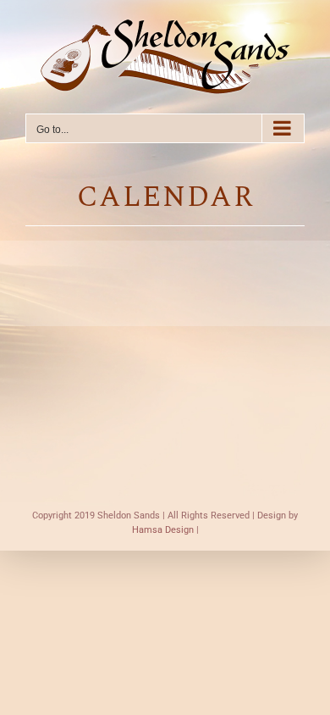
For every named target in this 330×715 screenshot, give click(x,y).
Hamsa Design (163, 529)
